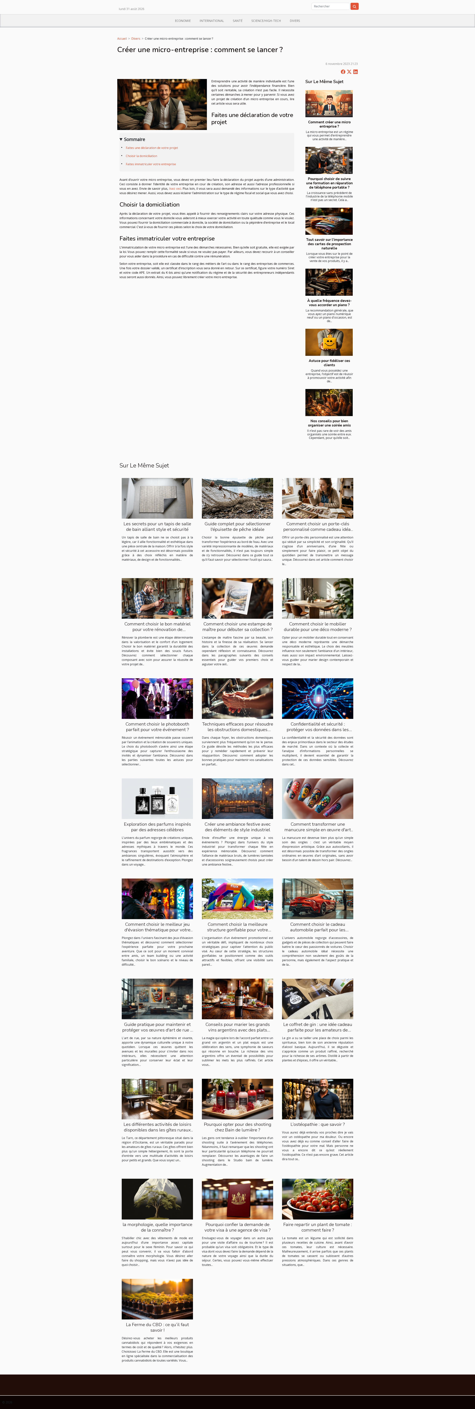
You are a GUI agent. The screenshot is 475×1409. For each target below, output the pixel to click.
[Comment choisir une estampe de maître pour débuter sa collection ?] (237, 598)
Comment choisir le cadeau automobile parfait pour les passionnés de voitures (317, 930)
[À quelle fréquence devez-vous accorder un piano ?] (329, 282)
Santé (238, 21)
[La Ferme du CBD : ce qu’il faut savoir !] (157, 1299)
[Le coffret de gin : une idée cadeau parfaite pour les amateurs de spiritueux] (317, 999)
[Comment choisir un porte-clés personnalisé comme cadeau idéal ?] (317, 498)
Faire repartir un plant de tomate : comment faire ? (317, 1227)
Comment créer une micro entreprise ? (329, 124)
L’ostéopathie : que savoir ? (318, 1124)
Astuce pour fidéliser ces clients (329, 363)
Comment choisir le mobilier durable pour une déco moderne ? (318, 627)
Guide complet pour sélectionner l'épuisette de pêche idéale (237, 527)
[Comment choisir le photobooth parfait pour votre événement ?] (157, 698)
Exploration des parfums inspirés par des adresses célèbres (157, 827)
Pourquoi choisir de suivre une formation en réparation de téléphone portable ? (329, 183)
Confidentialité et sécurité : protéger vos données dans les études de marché (318, 729)
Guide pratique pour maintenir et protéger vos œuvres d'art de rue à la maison (157, 1030)
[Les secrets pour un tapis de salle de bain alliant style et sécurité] (157, 498)
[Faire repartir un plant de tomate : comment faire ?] (317, 1199)
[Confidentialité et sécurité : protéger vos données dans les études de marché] (317, 698)
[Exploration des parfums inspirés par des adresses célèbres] (157, 798)
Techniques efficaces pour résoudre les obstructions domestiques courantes (237, 729)
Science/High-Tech (266, 21)
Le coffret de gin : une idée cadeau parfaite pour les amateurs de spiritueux (317, 1030)
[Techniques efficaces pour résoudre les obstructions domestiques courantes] (237, 698)
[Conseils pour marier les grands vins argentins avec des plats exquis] (237, 999)
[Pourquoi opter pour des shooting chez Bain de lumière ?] (237, 1099)
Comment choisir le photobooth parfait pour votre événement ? (157, 727)
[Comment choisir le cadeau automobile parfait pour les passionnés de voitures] (317, 899)
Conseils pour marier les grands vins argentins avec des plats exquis (237, 1030)
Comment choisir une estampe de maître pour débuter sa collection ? (237, 627)
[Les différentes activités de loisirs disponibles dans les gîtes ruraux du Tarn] (157, 1099)
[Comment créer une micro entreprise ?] (329, 103)
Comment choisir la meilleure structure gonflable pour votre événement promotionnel (237, 930)
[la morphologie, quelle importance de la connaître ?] (157, 1199)
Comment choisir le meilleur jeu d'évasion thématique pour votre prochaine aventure (157, 930)
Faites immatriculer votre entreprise (151, 164)
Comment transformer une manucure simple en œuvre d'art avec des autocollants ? (317, 829)
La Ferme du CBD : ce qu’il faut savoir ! (157, 1327)
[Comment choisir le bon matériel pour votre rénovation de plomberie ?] (157, 598)
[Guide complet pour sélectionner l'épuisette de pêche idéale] (237, 498)
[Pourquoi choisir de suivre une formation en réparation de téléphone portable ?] (329, 160)
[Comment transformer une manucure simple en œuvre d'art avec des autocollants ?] (317, 798)
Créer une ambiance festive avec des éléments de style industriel (237, 827)
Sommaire (134, 139)
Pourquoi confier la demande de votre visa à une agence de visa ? (237, 1227)
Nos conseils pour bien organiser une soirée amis (329, 423)
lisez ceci (175, 189)
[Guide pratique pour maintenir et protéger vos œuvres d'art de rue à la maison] (157, 999)
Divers (295, 21)
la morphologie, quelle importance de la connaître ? (157, 1227)
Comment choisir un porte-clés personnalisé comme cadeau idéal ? (317, 529)
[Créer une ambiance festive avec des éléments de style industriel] (237, 798)
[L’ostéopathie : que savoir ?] (317, 1099)
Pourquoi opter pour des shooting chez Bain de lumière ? (237, 1127)
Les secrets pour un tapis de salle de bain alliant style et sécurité (157, 527)
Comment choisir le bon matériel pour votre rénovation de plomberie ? (157, 629)
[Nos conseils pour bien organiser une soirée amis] (329, 402)
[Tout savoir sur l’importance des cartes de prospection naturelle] (329, 221)
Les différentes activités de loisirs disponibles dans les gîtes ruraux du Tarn (157, 1130)
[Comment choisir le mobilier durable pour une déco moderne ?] (317, 598)
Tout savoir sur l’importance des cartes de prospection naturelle (329, 244)
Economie (183, 21)
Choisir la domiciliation (141, 156)
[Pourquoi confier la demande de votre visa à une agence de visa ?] (237, 1199)
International (212, 21)
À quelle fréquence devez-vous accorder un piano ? (329, 302)
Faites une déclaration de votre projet (152, 148)
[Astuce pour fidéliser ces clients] (329, 342)
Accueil (122, 39)
